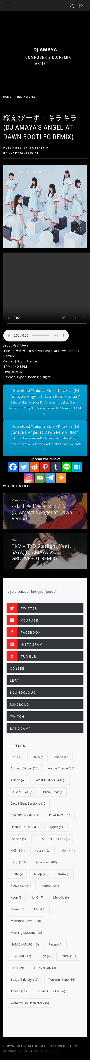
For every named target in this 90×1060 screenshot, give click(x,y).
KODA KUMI (21, 885)
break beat (53, 792)
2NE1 (17, 757)
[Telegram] (50, 478)
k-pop (40, 874)
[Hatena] (77, 467)
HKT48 (17, 850)
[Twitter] (24, 467)
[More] (61, 478)
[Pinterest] (45, 467)
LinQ (37, 897)
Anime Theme (61, 768)
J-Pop (18, 862)
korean (50, 885)
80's (39, 757)
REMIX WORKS (19, 486)
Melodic (61, 897)
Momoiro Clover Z (25, 921)
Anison (18, 780)
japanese (46, 862)
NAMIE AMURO (24, 944)
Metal (40, 909)
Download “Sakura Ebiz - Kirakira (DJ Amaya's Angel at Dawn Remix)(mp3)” (45, 402)
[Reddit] (34, 467)
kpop (16, 897)
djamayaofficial (24, 152)
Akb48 (61, 757)
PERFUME (20, 956)
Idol (68, 850)
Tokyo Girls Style (24, 979)
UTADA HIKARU (51, 991)
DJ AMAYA (45, 49)
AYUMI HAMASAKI (51, 780)
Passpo (56, 944)
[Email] (40, 478)
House (43, 850)
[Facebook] (13, 467)
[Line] (66, 467)
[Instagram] (29, 478)
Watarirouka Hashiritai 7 (29, 1003)
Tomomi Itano (61, 979)
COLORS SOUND (24, 815)
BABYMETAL (21, 792)
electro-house (24, 827)
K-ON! (17, 874)
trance (19, 991)
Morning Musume (26, 932)
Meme (17, 909)
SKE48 (17, 968)
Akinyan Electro (24, 768)
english (56, 827)
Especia (18, 839)
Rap (46, 956)
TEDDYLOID (45, 968)
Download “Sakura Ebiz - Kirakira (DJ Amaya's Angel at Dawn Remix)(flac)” (45, 438)
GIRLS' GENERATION (52, 839)
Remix (69, 956)
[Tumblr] (56, 467)
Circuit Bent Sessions (28, 803)
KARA (64, 874)
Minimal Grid (15, 1051)
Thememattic (46, 1051)
